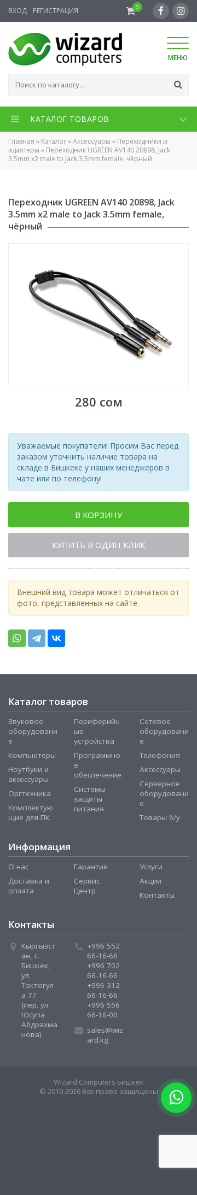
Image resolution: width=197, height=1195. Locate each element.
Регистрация (55, 10)
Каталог (53, 141)
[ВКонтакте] (56, 641)
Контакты (157, 898)
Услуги (151, 869)
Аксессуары (92, 141)
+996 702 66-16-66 (103, 973)
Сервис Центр (87, 888)
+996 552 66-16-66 (103, 953)
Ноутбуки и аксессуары (28, 777)
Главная (21, 141)
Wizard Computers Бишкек (99, 1085)
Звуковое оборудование (32, 734)
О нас (18, 869)
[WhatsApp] (17, 641)
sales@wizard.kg (105, 1037)
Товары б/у (160, 820)
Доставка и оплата (28, 888)
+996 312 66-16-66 (103, 993)
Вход (17, 10)
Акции (150, 883)
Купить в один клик (98, 546)
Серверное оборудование (164, 796)
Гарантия (91, 869)
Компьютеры (32, 758)
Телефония (160, 758)
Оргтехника (29, 796)
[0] (130, 11)
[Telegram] (36, 641)
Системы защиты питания (90, 801)
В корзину (98, 515)
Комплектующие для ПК (30, 815)
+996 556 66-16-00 (103, 1012)
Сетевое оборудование (164, 734)
